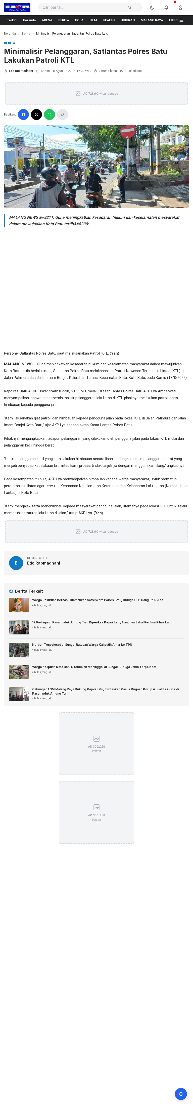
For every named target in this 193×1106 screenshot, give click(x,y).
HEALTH (109, 20)
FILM (93, 20)
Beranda (29, 20)
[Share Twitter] (36, 114)
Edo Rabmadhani (21, 71)
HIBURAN (128, 20)
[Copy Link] (62, 114)
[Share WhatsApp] (49, 114)
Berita (26, 33)
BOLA (79, 20)
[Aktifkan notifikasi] (181, 1094)
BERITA (63, 20)
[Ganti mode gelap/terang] (155, 7)
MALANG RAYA (152, 20)
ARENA (47, 20)
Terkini (12, 20)
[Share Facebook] (23, 114)
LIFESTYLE (177, 20)
